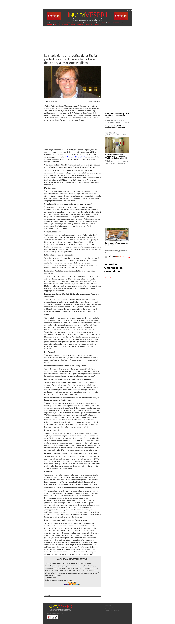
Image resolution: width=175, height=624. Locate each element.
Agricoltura (101, 23)
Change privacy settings (112, 610)
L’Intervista (70, 23)
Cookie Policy (109, 607)
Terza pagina (48, 24)
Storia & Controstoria (114, 23)
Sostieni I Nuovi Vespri (77, 24)
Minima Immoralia (89, 23)
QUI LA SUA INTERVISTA (75, 157)
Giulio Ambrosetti (52, 101)
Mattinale (79, 23)
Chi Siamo (108, 605)
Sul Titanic (53, 23)
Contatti (107, 609)
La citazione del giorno (61, 24)
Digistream (89, 24)
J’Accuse (61, 23)
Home (46, 23)
